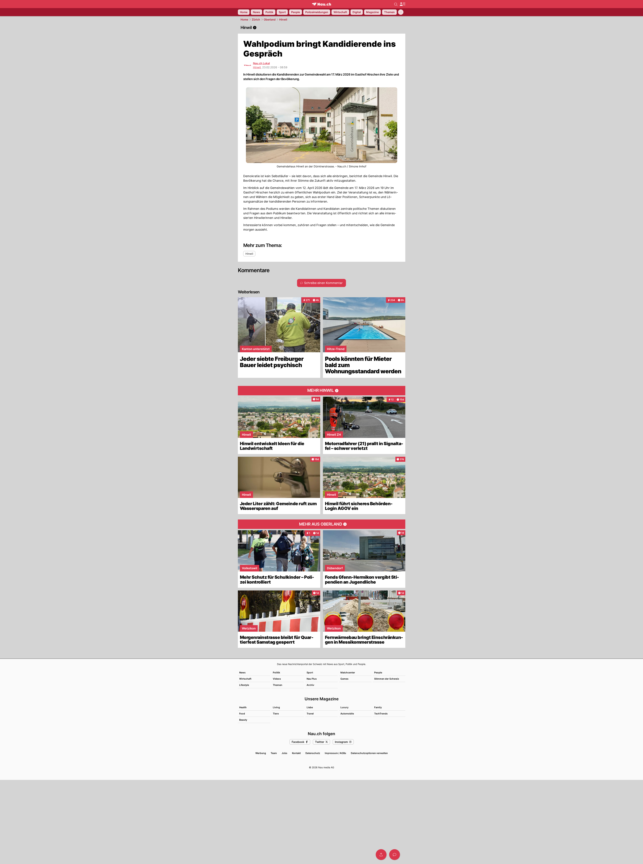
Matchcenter (347, 672)
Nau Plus (312, 678)
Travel (310, 713)
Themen (277, 684)
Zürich (256, 19)
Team (274, 753)
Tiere (276, 713)
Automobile (347, 713)
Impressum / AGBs (335, 753)
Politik (276, 672)
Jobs (284, 753)
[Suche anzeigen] (396, 4)
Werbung (260, 753)
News (242, 672)
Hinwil (283, 19)
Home (244, 19)
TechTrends (381, 713)
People (378, 672)
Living (276, 707)
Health (243, 707)
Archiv (310, 684)
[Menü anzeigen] (402, 4)
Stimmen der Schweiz (386, 678)
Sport (310, 672)
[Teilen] (381, 854)
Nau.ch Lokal (261, 63)
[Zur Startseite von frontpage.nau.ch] (321, 4)
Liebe (310, 707)
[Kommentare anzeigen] (394, 854)
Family (378, 707)
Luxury (344, 707)
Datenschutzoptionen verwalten (369, 753)
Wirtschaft (245, 678)
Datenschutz (312, 753)
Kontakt (296, 753)
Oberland (270, 19)
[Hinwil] (321, 27)
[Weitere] (400, 12)
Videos (277, 678)
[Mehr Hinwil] (321, 390)
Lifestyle (244, 684)
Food (242, 713)
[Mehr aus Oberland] (321, 524)
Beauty (243, 719)
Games (344, 678)
